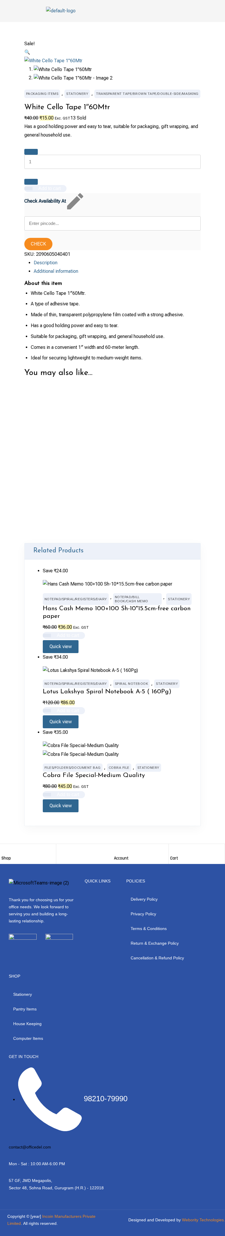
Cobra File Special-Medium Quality (94, 775)
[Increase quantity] (31, 152)
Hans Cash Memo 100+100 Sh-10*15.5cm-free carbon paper (117, 612)
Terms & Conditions (149, 928)
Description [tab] (45, 262)
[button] (27, 52)
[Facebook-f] (9, 951)
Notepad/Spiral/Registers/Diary (76, 599)
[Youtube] (32, 951)
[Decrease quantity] (31, 182)
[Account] (117, 850)
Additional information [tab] (56, 271)
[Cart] (173, 850)
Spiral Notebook (131, 684)
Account (121, 858)
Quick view (51, 482)
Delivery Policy (144, 899)
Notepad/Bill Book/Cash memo (131, 599)
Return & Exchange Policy (155, 943)
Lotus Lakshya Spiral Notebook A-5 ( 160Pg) (107, 692)
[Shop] (4, 850)
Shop (6, 858)
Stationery (77, 94)
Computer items (28, 1038)
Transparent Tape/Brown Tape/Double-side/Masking (147, 94)
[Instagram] (20, 951)
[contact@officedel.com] (11, 1140)
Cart (174, 858)
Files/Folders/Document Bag (73, 768)
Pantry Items (25, 1009)
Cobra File (119, 768)
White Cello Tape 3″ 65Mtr (72, 531)
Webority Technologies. (203, 1219)
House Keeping (27, 1023)
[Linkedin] (44, 951)
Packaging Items (42, 94)
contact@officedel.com (30, 1147)
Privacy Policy (143, 914)
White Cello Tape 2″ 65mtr (72, 452)
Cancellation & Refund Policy (157, 958)
